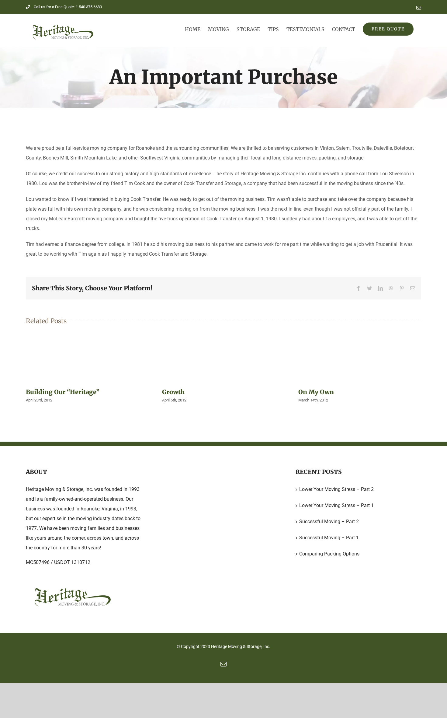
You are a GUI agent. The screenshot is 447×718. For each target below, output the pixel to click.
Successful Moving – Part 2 (329, 521)
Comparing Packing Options (329, 554)
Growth (173, 392)
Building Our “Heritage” (62, 392)
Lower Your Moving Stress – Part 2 (336, 489)
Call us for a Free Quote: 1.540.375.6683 (68, 7)
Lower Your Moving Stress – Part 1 (336, 505)
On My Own (316, 392)
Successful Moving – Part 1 (329, 538)
